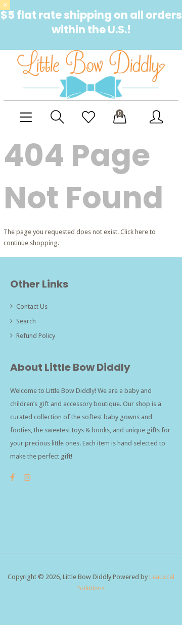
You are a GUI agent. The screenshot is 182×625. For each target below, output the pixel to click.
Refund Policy (35, 335)
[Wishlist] (88, 117)
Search (26, 321)
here (141, 232)
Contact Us (32, 306)
